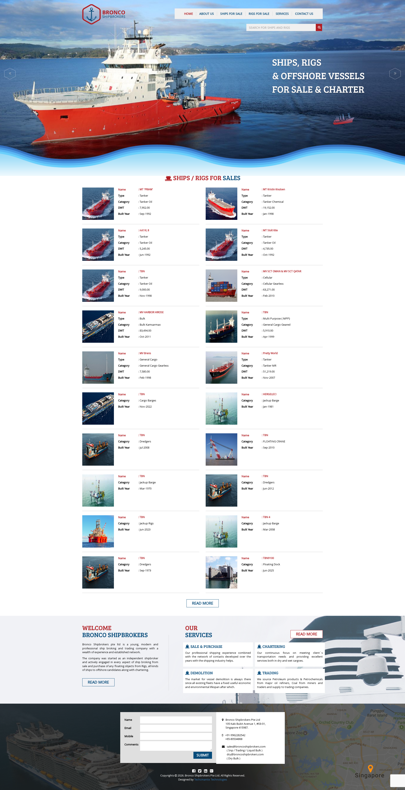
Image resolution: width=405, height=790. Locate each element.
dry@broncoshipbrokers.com (245, 754)
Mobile (128, 736)
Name (122, 189)
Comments (130, 744)
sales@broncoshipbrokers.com (246, 746)
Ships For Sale (231, 14)
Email (127, 728)
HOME (188, 14)
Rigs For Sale (259, 14)
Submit (203, 755)
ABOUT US (206, 14)
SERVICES (282, 14)
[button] (10, 73)
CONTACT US (304, 14)
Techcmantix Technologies (210, 779)
